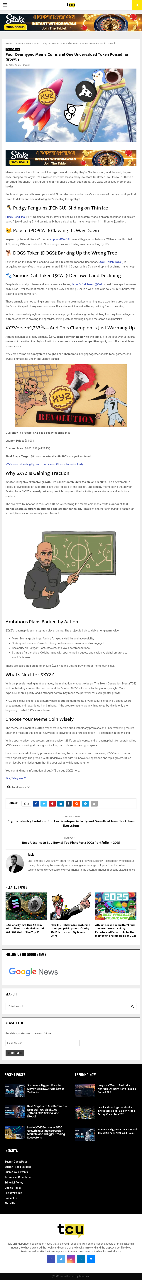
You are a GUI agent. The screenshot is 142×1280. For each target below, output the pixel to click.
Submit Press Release (18, 1166)
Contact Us (11, 1198)
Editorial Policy (14, 1182)
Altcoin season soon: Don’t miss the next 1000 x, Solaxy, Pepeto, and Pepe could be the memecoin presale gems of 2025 (115, 930)
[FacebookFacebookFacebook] (51, 1259)
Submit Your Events (16, 1172)
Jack (11, 65)
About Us (10, 1203)
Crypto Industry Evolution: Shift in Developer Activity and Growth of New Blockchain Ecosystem (71, 824)
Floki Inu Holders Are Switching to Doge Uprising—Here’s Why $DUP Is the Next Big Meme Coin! (70, 930)
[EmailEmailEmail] (91, 1259)
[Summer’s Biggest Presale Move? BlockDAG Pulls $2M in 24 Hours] (15, 1090)
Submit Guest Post (16, 1161)
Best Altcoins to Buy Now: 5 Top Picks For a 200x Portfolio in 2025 (71, 843)
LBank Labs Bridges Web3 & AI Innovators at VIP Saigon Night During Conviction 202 (116, 1110)
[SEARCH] (132, 1006)
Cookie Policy (13, 1187)
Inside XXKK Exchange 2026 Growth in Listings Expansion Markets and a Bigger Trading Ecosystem (46, 1132)
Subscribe (15, 1053)
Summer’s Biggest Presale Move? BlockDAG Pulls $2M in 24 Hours (45, 1088)
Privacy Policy (13, 1192)
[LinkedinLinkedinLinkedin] (81, 1259)
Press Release (12, 49)
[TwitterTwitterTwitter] (61, 1259)
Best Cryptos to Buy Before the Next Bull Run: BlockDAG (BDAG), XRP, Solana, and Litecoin (47, 1111)
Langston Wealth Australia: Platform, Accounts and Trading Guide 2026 (116, 1088)
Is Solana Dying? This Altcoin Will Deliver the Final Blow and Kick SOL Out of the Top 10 (25, 929)
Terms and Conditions (18, 1177)
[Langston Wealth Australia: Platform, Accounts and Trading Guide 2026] (85, 1090)
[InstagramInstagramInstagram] (71, 1259)
